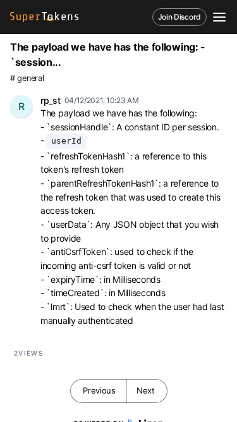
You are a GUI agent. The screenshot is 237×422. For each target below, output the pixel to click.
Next (146, 390)
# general (27, 78)
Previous (99, 390)
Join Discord (179, 17)
